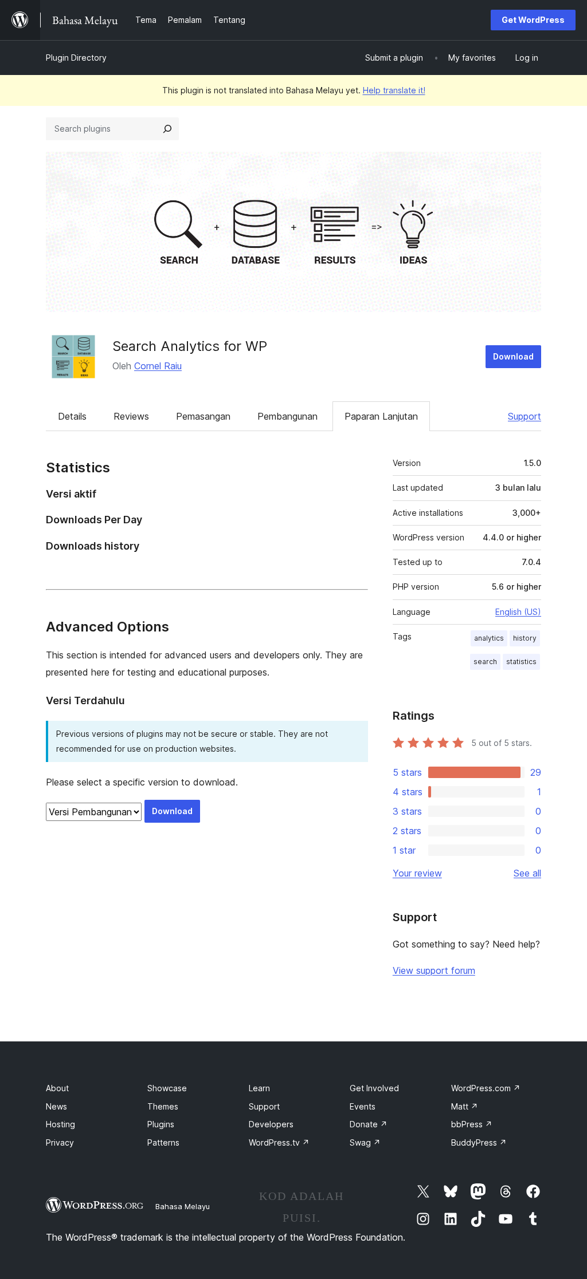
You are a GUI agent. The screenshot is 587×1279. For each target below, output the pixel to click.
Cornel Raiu (158, 366)
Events (362, 1106)
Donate (369, 1124)
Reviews (131, 416)
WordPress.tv (279, 1142)
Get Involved (374, 1088)
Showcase (167, 1088)
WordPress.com (486, 1088)
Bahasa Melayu (182, 1206)
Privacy (60, 1142)
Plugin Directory (76, 57)
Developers (271, 1124)
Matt (464, 1106)
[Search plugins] (167, 128)
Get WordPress (533, 20)
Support (524, 416)
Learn (259, 1088)
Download (513, 356)
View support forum (434, 970)
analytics (489, 638)
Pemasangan (203, 416)
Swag (365, 1142)
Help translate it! (394, 90)
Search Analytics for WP (189, 346)
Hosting (60, 1124)
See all (527, 873)
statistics (521, 661)
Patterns (163, 1142)
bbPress (471, 1124)
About (57, 1088)
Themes (162, 1106)
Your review (417, 873)
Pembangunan (287, 416)
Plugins (160, 1124)
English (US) (518, 612)
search (485, 661)
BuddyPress (479, 1142)
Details (72, 416)
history (525, 638)
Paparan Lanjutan (381, 416)
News (56, 1106)
